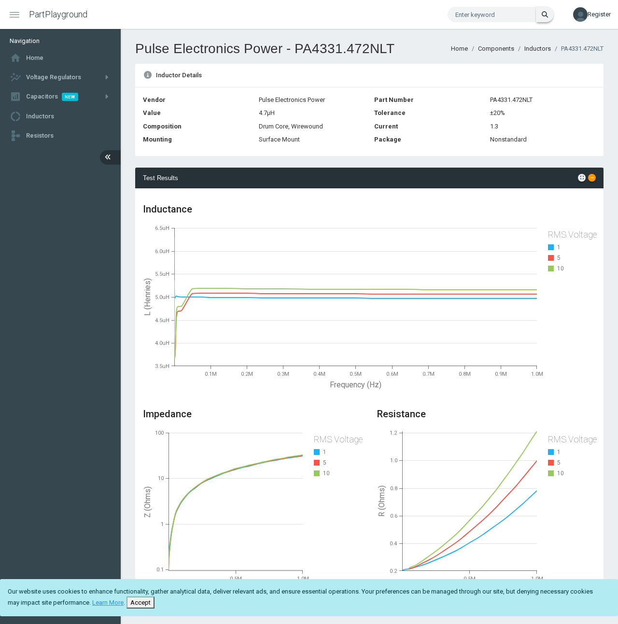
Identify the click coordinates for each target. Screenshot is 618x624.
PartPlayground (58, 14)
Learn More (108, 602)
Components (496, 48)
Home (459, 48)
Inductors (537, 48)
